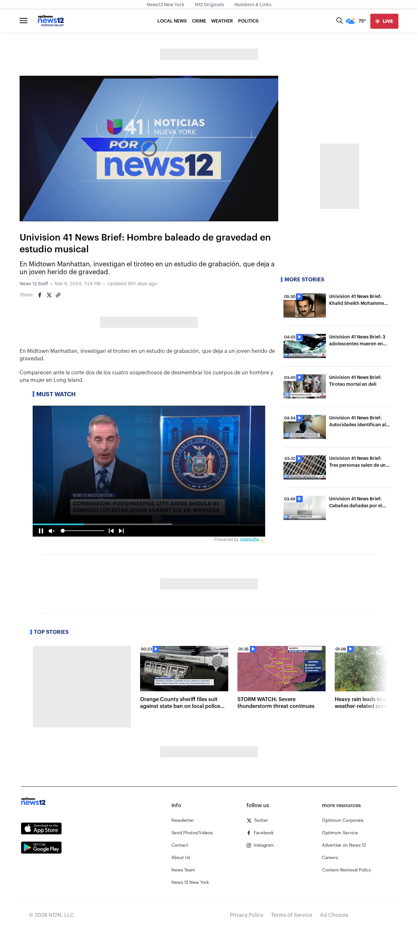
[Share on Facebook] (39, 295)
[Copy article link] (58, 295)
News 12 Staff (34, 284)
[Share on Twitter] (49, 295)
